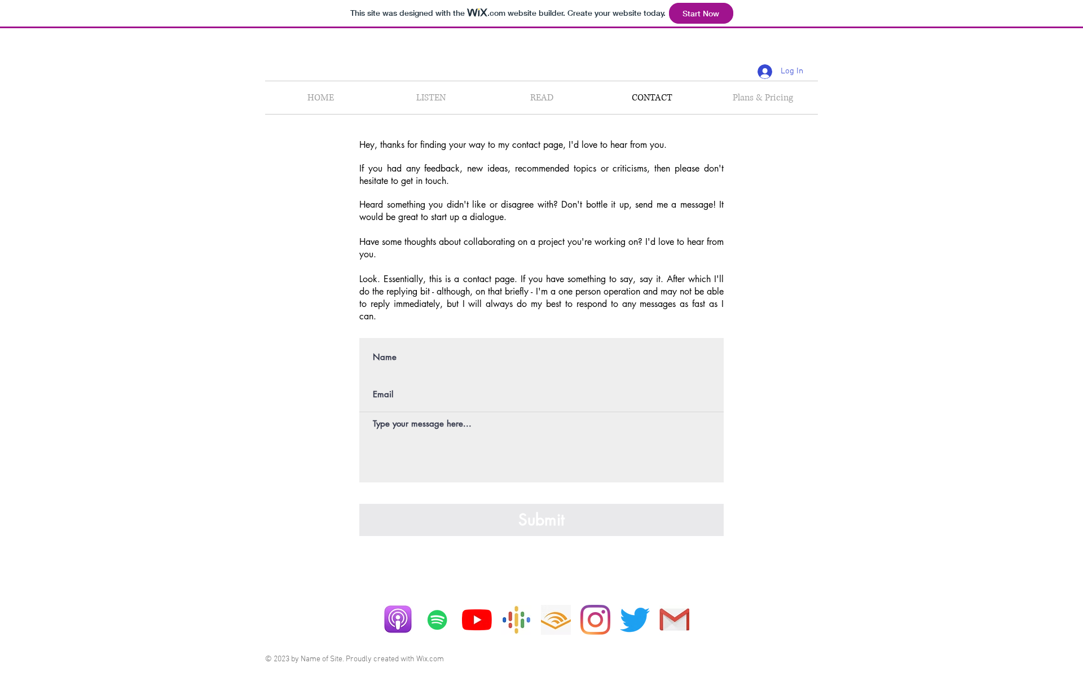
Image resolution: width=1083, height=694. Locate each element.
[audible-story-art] (556, 620)
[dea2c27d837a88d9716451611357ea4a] (516, 620)
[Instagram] (595, 620)
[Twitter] (635, 620)
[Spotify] (437, 620)
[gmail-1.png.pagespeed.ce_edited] (674, 620)
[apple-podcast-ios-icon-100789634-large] (398, 620)
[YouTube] (477, 620)
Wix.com (430, 659)
